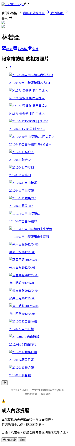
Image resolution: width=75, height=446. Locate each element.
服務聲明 (46, 394)
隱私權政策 (30, 394)
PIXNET (23, 390)
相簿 (9, 49)
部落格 (23, 49)
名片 (35, 49)
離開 (22, 439)
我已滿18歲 (9, 439)
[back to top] (5, 382)
